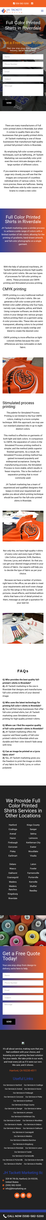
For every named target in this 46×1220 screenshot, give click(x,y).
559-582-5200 (22, 3)
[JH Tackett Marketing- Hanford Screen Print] (11, 11)
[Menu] (43, 11)
